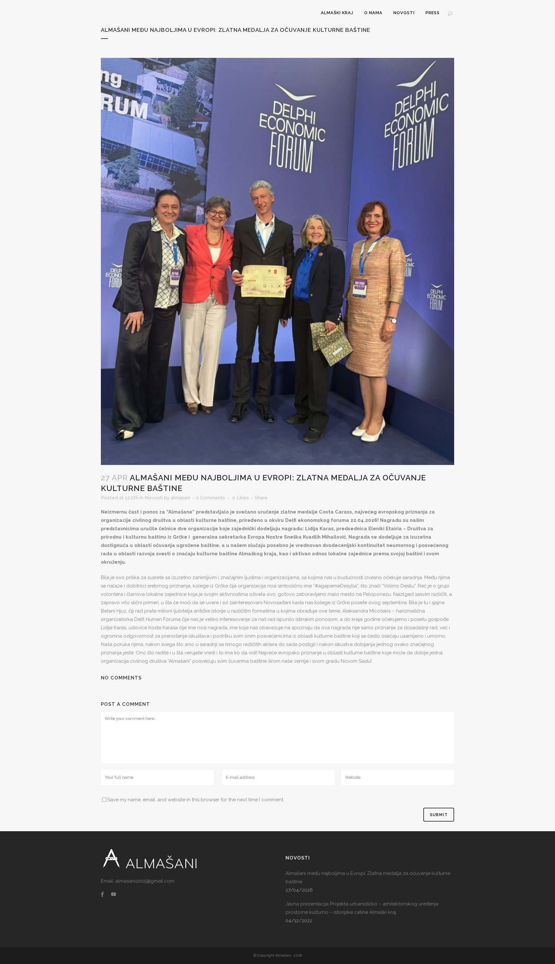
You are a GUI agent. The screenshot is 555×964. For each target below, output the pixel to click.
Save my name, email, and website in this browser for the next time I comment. (195, 800)
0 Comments (210, 498)
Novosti (154, 498)
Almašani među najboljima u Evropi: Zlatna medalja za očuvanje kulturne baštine (368, 877)
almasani (180, 498)
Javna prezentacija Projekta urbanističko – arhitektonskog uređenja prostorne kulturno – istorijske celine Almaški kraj (362, 908)
